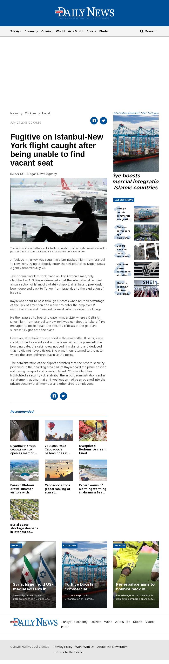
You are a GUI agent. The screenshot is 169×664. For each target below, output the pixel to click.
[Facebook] (94, 120)
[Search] (141, 31)
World (60, 31)
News (14, 113)
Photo (103, 31)
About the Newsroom (112, 647)
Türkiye (15, 31)
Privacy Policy (63, 647)
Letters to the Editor (68, 652)
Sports (91, 31)
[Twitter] (103, 120)
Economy (31, 31)
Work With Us (84, 647)
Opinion (47, 31)
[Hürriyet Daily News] (84, 13)
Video (149, 622)
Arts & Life (75, 31)
